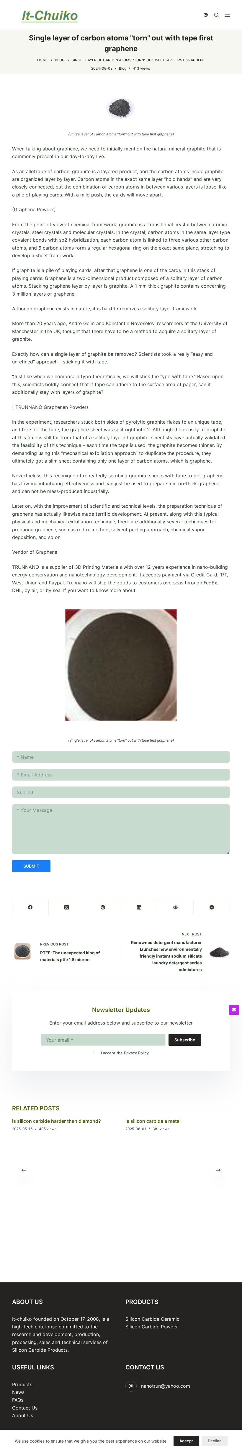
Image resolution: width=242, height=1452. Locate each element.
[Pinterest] (103, 907)
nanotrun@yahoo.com (165, 1386)
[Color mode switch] (205, 14)
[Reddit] (175, 907)
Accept (186, 1440)
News (18, 1392)
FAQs (17, 1400)
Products (22, 1384)
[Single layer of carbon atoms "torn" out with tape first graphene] (121, 108)
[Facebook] (30, 907)
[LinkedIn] (139, 907)
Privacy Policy (136, 1053)
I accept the (125, 1053)
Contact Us (24, 1408)
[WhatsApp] (212, 907)
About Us (22, 1415)
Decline (215, 1440)
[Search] (216, 15)
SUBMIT (31, 865)
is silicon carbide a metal (153, 1121)
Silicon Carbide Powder (151, 1327)
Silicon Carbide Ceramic (152, 1319)
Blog (122, 68)
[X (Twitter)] (67, 907)
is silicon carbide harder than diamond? (56, 1121)
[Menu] (227, 14)
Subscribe (184, 1039)
